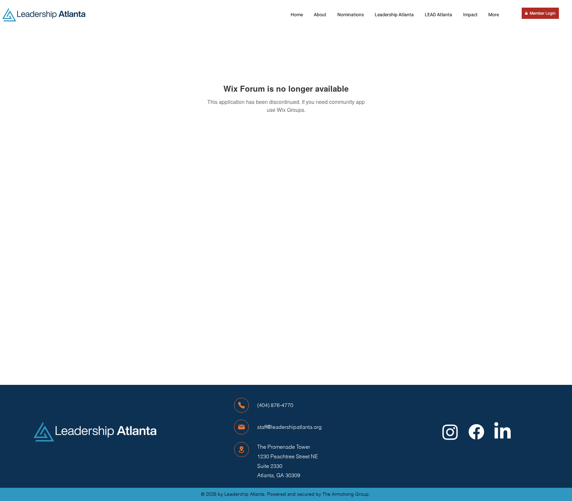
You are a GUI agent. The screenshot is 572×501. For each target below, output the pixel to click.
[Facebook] (476, 432)
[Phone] (241, 405)
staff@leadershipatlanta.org (289, 427)
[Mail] (241, 427)
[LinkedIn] (502, 432)
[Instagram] (450, 432)
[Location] (241, 449)
